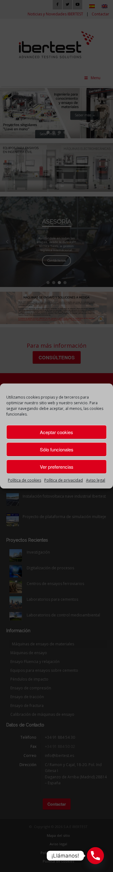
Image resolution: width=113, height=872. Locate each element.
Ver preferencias (56, 466)
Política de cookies (24, 480)
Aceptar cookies (56, 432)
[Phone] (95, 855)
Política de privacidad (63, 480)
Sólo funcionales (56, 449)
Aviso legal (95, 480)
